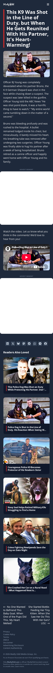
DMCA (6, 640)
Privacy (6, 631)
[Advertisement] (26, 198)
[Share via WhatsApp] (34, 343)
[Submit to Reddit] (29, 343)
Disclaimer (8, 642)
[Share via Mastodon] (24, 343)
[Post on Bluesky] (18, 343)
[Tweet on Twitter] (13, 343)
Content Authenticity (12, 648)
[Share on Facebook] (45, 343)
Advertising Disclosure (13, 645)
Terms (6, 637)
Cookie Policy (9, 634)
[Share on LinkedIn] (7, 343)
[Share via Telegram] (40, 343)
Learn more (19, 666)
